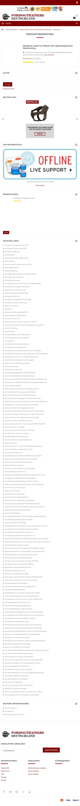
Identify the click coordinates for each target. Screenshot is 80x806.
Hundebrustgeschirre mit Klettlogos (16, 679)
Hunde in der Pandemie (12, 513)
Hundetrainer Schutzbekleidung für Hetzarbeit (20, 468)
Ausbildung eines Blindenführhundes (17, 621)
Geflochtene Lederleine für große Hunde (18, 605)
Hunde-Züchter (10, 341)
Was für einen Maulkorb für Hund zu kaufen (19, 685)
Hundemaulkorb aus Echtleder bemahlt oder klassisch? (22, 503)
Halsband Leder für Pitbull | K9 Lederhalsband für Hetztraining (35, 29)
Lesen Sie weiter (49, 55)
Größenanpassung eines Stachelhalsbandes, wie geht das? (23, 628)
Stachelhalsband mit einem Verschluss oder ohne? (21, 554)
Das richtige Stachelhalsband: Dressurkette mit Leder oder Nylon (25, 516)
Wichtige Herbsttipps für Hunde (15, 570)
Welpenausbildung (11, 271)
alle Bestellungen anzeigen (37, 768)
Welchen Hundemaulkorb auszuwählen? (18, 510)
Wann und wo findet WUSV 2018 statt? (17, 647)
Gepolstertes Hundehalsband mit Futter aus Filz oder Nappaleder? (26, 631)
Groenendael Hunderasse (13, 385)
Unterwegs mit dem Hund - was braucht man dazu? (21, 580)
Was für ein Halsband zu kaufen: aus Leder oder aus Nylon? (23, 692)
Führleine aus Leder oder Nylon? (15, 487)
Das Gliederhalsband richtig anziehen (17, 545)
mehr (6, 232)
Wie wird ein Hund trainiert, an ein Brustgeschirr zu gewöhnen (24, 325)
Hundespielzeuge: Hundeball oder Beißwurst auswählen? (23, 456)
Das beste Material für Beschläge (15, 523)
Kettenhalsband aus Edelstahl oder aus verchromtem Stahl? (24, 612)
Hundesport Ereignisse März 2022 (16, 248)
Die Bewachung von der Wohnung (16, 302)
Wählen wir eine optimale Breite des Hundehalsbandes (22, 634)
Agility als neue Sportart (12, 491)
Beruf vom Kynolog (11, 328)
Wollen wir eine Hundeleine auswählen (17, 363)
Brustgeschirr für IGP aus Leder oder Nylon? (19, 669)
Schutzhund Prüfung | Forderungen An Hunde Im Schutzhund (24, 414)
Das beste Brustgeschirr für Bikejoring (17, 676)
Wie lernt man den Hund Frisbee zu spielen (18, 420)
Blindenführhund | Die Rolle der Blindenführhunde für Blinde (24, 411)
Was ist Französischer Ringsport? (15, 589)
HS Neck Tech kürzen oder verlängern (17, 574)
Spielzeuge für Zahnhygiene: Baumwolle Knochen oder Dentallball (26, 538)
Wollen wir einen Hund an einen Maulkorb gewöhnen (22, 389)
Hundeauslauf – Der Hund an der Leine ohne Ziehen (21, 405)
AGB (2, 774)
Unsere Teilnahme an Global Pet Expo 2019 (19, 449)
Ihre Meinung (9, 711)
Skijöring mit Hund (11, 443)
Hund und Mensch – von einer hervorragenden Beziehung (23, 446)
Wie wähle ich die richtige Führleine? (16, 497)
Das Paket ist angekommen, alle (24, 198)
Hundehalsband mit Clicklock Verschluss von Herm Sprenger (24, 615)
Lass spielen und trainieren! (13, 452)
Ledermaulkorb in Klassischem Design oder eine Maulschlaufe (24, 507)
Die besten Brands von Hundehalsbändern (18, 558)
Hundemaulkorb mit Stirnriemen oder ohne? (19, 532)
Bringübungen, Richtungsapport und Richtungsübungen (23, 398)
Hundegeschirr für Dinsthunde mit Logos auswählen (21, 529)
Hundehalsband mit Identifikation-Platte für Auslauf (21, 481)
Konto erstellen (33, 774)
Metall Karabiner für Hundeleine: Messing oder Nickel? (22, 593)
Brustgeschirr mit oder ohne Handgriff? (17, 637)
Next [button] (77, 119)
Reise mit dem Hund (11, 306)
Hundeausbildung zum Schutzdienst (16, 583)
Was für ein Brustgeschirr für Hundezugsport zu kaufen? (23, 663)
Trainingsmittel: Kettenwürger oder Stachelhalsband (21, 596)
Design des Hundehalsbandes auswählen (18, 567)
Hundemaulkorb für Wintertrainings (16, 436)
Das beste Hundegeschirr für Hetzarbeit (17, 644)
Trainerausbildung (11, 708)
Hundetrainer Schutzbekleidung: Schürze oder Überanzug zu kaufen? (27, 650)
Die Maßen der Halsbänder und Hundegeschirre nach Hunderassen (26, 353)
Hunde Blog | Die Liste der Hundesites (17, 338)
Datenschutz (5, 771)
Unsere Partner (10, 331)
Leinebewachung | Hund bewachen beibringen (20, 430)
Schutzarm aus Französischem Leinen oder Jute (20, 535)
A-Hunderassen (10, 255)
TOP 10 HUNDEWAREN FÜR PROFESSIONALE (19, 376)
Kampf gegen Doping (12, 267)
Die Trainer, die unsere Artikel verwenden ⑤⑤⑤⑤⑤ (22, 561)
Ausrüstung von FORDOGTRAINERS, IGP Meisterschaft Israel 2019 (26, 379)
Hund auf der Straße (11, 366)
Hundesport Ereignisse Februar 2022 (16, 245)
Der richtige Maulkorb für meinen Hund (17, 602)
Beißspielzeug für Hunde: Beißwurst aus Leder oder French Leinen (26, 526)
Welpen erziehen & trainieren (14, 465)
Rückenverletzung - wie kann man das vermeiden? (21, 322)
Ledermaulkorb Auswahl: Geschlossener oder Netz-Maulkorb (24, 484)
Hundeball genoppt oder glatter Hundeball (19, 519)
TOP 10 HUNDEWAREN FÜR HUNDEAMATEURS (20, 373)
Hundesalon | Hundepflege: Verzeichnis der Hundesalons (23, 350)
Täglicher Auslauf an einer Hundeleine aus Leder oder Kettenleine (26, 401)
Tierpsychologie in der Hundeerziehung (17, 334)
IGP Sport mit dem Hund (12, 318)
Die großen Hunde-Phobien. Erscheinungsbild (19, 360)
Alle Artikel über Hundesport (14, 277)
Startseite (2, 29)
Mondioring (8, 309)
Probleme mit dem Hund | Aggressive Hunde (19, 408)
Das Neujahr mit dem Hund (13, 369)
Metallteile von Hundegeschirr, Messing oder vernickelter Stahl (25, 640)
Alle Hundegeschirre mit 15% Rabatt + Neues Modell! (22, 695)
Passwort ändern (33, 771)
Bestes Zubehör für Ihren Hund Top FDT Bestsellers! (21, 357)
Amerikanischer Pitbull (11, 29)
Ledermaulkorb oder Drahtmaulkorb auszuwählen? (21, 459)
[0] (74, 18)
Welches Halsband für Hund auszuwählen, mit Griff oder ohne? (25, 551)
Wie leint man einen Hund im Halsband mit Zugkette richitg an (25, 548)
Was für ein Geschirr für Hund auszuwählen (18, 462)
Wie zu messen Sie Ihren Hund (14, 714)
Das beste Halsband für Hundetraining (17, 666)
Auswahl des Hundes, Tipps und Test (16, 258)
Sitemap (3, 777)
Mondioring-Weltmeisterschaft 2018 (16, 312)
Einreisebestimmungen (12, 280)
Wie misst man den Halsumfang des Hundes (19, 653)
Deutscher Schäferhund (12, 296)
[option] (40, 119)
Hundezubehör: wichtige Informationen (17, 287)
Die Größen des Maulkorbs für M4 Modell (18, 299)
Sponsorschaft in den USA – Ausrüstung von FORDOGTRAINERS (25, 424)
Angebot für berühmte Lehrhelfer (16, 688)
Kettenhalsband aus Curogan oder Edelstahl (19, 657)
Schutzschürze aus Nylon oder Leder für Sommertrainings (23, 625)
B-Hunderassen (10, 261)
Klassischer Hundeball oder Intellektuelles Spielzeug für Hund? (25, 475)
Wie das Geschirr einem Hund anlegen (17, 433)
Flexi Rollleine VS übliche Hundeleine (17, 344)
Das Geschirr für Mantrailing (14, 682)
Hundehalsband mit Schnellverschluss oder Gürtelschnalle (23, 599)
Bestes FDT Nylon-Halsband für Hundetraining (20, 500)
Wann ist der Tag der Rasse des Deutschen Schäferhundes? (23, 577)
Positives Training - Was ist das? (15, 427)
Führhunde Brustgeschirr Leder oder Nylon (18, 609)
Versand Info (5, 768)
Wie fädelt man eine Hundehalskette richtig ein (20, 618)
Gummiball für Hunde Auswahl (15, 494)
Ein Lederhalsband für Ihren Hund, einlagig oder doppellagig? (24, 672)
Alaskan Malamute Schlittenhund (15, 315)
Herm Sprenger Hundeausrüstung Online (18, 264)
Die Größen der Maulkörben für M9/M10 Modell (20, 274)
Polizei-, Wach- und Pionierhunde (15, 290)
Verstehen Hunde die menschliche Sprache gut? (20, 586)
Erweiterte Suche (8, 89)
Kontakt (3, 780)
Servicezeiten (40, 185)
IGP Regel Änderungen (12, 251)
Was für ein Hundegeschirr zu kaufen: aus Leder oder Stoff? (24, 660)
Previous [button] (3, 119)
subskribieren (51, 750)
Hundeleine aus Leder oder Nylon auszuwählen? (20, 478)
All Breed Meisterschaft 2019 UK (15, 471)
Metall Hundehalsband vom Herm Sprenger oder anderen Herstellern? (27, 542)
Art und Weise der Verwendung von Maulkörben (20, 392)
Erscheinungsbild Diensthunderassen (17, 293)
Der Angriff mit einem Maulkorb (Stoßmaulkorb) (20, 395)
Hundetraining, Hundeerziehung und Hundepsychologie (23, 283)
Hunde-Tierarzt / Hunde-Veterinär (15, 347)
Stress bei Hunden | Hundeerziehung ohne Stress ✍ (21, 417)
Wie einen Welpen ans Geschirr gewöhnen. (18, 440)
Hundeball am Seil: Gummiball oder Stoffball (19, 564)
